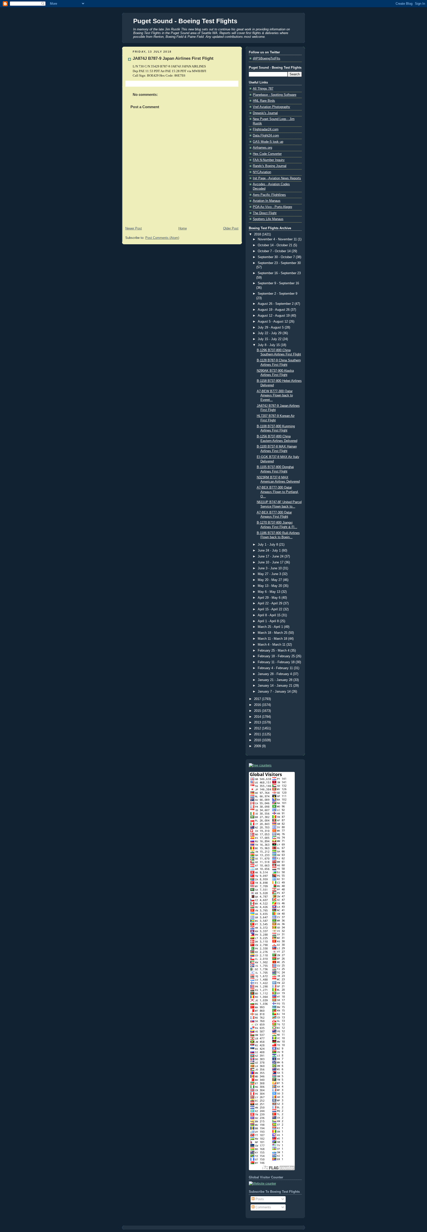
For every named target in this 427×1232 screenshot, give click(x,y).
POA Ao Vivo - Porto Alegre (272, 207)
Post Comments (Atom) (162, 238)
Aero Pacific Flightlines (269, 195)
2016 (258, 705)
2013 (258, 722)
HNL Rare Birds (264, 101)
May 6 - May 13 (269, 592)
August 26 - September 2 (276, 304)
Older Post (230, 228)
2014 (258, 717)
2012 (258, 728)
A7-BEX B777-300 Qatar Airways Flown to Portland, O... (278, 492)
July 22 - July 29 (270, 333)
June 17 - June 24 (271, 556)
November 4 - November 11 (278, 239)
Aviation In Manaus (266, 201)
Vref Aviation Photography (271, 107)
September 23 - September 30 (279, 263)
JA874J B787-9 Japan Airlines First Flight (173, 58)
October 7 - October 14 (275, 251)
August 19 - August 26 (274, 309)
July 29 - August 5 (271, 327)
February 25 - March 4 (274, 650)
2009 (258, 746)
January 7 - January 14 (275, 691)
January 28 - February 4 (275, 674)
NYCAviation (262, 172)
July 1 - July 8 (268, 544)
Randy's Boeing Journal (269, 166)
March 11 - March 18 (273, 638)
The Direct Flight (265, 213)
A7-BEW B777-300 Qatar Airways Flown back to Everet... (275, 396)
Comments (263, 1207)
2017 (258, 699)
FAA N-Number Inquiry (269, 160)
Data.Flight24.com (266, 135)
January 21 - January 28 (275, 680)
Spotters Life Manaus (268, 219)
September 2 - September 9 (277, 293)
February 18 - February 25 (277, 656)
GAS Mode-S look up (268, 142)
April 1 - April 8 (269, 621)
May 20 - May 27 (270, 580)
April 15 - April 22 (270, 609)
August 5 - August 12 (273, 321)
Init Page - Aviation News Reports (277, 178)
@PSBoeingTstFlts (266, 58)
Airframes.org (262, 147)
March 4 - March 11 (272, 644)
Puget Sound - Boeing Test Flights (185, 21)
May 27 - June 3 (270, 574)
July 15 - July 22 (270, 339)
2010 (258, 740)
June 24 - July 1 (270, 550)
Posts (259, 1199)
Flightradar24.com (265, 129)
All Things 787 (263, 88)
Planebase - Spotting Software (274, 95)
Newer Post (133, 228)
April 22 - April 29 (270, 603)
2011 (258, 734)
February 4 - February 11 (276, 668)
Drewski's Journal (265, 113)
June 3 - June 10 (270, 568)
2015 (258, 711)
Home (182, 228)
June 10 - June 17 (271, 562)
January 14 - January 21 (275, 685)
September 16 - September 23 (279, 273)
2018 (258, 234)
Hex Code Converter (267, 154)
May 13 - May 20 (270, 586)
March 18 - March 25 (273, 633)
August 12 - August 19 (274, 315)
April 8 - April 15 (269, 615)
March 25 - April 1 (271, 627)
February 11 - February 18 (277, 662)
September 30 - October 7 (277, 257)
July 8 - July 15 (269, 345)
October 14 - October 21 (275, 245)
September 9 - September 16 (278, 283)
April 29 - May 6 (269, 597)
